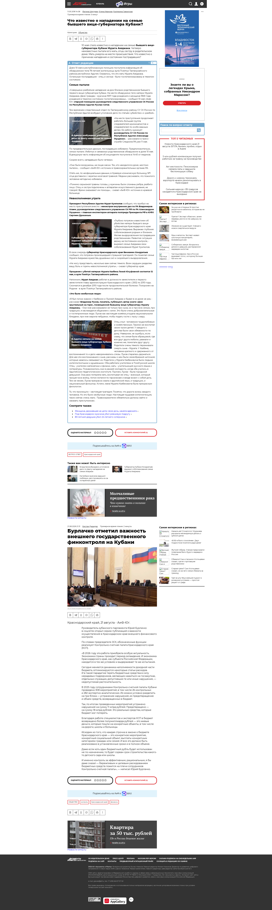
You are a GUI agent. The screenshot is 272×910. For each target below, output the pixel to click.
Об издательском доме (98, 858)
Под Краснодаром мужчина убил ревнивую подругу (102, 414)
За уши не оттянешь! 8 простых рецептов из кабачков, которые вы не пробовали (187, 209)
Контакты (112, 861)
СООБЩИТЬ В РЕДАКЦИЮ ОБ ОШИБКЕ (172, 861)
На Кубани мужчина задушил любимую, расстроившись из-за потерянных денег (94, 478)
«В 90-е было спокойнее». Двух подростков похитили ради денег (186, 541)
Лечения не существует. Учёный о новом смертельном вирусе (186, 227)
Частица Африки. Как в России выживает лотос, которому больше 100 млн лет (187, 256)
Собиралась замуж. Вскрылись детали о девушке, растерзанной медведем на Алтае (186, 247)
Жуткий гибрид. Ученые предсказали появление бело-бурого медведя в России (187, 552)
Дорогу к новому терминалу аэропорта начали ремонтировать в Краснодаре (182, 180)
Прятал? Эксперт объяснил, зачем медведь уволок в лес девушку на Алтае (186, 219)
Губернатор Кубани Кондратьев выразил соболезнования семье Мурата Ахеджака (138, 469)
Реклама (131, 858)
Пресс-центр (118, 858)
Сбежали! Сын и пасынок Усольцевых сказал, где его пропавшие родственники (188, 561)
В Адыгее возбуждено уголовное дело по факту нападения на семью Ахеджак (94, 469)
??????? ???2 (166, 267)
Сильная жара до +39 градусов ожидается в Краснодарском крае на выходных (181, 191)
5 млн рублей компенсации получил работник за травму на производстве (181, 157)
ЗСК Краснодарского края (79, 608)
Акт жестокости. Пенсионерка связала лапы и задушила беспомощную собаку (182, 169)
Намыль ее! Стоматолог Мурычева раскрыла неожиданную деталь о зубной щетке (186, 533)
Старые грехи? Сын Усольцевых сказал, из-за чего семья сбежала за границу (187, 570)
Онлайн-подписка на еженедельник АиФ (177, 858)
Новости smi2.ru (76, 518)
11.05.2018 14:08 (73, 11)
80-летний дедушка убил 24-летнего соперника (100, 417)
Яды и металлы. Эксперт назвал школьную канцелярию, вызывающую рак (185, 237)
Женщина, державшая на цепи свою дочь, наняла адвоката (106, 411)
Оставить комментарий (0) (136, 433)
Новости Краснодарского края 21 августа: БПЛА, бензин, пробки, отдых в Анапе (182, 146)
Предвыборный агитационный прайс (136, 861)
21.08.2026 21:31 (73, 526)
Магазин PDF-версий (147, 858)
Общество (82, 32)
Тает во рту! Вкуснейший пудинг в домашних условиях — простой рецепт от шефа (186, 580)
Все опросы (182, 110)
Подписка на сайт (96, 861)
